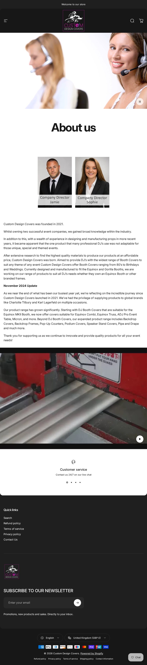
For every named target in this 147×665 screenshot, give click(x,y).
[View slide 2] (71, 482)
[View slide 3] (76, 482)
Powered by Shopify (91, 653)
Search (8, 518)
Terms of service (14, 528)
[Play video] (73, 398)
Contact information (104, 659)
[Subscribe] (77, 602)
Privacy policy (12, 534)
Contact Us (11, 539)
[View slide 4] (80, 482)
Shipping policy (87, 659)
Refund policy (12, 523)
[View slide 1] (67, 482)
